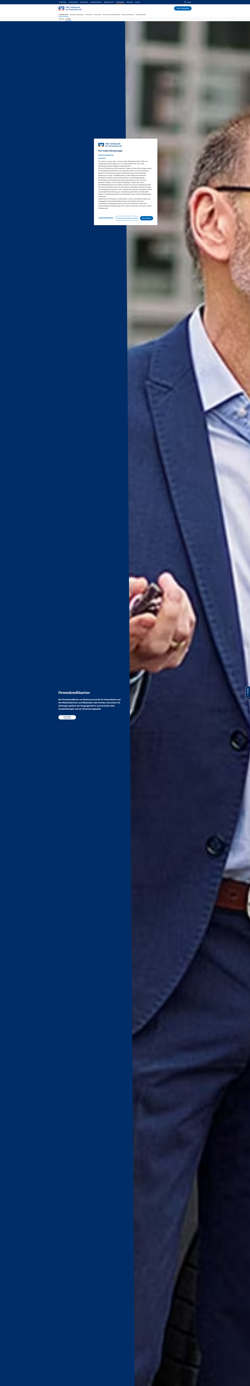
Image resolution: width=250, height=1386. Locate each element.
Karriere (137, 2)
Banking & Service (109, 2)
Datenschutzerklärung (105, 155)
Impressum (102, 158)
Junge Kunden (84, 2)
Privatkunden (62, 2)
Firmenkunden (120, 2)
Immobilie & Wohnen (96, 2)
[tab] (63, 15)
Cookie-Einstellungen (105, 218)
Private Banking (73, 2)
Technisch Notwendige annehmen (127, 218)
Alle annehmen (146, 218)
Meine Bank (130, 2)
